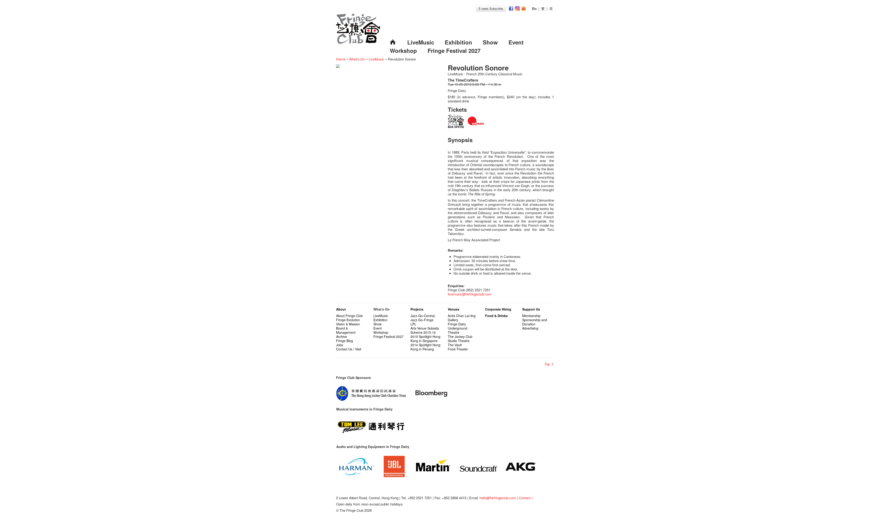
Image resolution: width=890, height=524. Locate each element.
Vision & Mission (348, 324)
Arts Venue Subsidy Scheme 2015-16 (424, 330)
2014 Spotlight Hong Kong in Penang (425, 347)
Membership (531, 315)
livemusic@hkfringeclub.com (470, 294)
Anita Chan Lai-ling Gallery (462, 317)
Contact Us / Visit (348, 349)
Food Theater (458, 349)
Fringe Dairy (457, 324)
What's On (357, 59)
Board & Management (346, 330)
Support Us (531, 309)
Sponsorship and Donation (534, 322)
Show (490, 42)
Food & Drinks (496, 315)
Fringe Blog (344, 340)
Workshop (403, 50)
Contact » (526, 497)
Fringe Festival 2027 (454, 50)
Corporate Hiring (498, 309)
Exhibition (458, 42)
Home (340, 59)
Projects (416, 309)
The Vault (455, 345)
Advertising (530, 328)
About (341, 309)
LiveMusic (420, 42)
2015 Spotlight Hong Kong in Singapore (425, 338)
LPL (413, 324)
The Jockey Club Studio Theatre (460, 338)
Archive (341, 336)
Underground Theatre (457, 330)
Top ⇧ (549, 364)
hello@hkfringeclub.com (498, 497)
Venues (453, 309)
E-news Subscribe (491, 8)
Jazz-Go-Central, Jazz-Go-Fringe (422, 317)
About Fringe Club (349, 315)
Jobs (339, 345)
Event (516, 42)
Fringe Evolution (348, 320)
